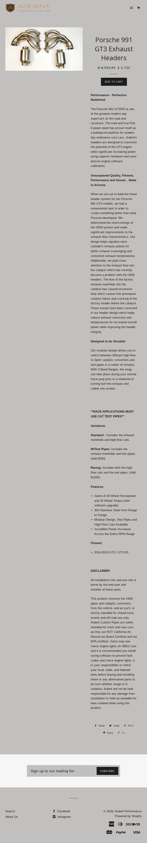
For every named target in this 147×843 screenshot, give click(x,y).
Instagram (63, 817)
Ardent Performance (128, 811)
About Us (11, 817)
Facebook (63, 811)
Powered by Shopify (128, 816)
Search (10, 811)
